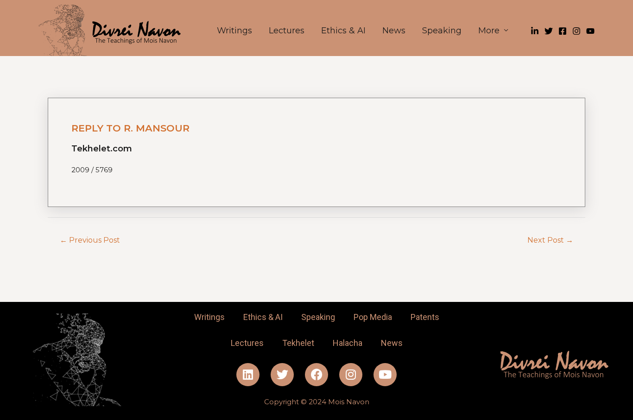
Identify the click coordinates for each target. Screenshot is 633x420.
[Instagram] (576, 31)
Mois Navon (348, 401)
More (489, 30)
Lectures (286, 30)
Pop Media (373, 317)
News (393, 30)
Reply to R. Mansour (130, 128)
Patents (425, 317)
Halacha (347, 343)
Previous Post (90, 240)
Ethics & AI (343, 30)
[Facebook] (562, 31)
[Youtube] (385, 374)
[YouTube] (590, 31)
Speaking (442, 30)
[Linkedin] (535, 31)
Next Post (550, 240)
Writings (234, 30)
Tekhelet (298, 343)
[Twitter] (548, 31)
